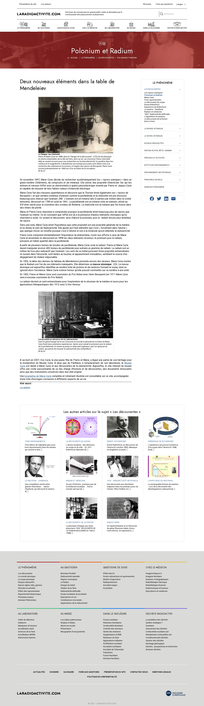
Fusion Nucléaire (110, 655)
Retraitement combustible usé (159, 634)
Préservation (66, 629)
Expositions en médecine (156, 591)
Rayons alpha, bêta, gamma (30, 585)
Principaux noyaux (25, 597)
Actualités (39, 672)
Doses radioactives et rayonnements (119, 576)
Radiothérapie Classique (156, 582)
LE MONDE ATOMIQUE (153, 128)
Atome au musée (68, 626)
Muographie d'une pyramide (73, 632)
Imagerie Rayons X (154, 573)
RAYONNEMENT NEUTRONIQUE (157, 172)
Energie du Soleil (68, 585)
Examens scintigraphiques (157, 579)
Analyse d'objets (68, 623)
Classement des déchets (156, 629)
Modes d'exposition (112, 579)
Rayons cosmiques (69, 579)
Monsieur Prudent (68, 573)
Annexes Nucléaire (111, 658)
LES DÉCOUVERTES (152, 89)
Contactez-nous (139, 672)
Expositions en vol (68, 597)
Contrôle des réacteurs (113, 629)
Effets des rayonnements (29, 591)
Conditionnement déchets (157, 637)
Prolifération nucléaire (112, 643)
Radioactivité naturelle (70, 576)
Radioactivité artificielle (70, 591)
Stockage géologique (155, 643)
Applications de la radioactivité (74, 603)
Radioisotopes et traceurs (157, 588)
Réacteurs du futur (111, 637)
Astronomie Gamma (26, 637)
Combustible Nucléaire (113, 626)
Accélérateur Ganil (26, 629)
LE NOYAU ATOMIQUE (153, 136)
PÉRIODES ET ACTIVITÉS (154, 158)
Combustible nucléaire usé (157, 632)
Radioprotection (110, 582)
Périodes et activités (26, 588)
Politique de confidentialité (102, 677)
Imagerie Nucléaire (154, 576)
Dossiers (54, 672)
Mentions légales (161, 672)
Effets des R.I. (109, 573)
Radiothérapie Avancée (156, 585)
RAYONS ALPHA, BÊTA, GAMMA (158, 150)
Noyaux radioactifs (26, 582)
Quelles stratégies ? (154, 623)
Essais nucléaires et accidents (74, 594)
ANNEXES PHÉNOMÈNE (154, 187)
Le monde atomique (26, 576)
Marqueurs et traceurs (27, 626)
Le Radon (65, 582)
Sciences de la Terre (26, 632)
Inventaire (150, 626)
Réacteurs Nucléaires (112, 623)
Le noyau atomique (26, 579)
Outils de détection (26, 620)
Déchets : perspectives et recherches (161, 646)
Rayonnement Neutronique (29, 594)
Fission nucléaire (110, 620)
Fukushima (107, 652)
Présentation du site (27, 4)
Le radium (25, 387)
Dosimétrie (107, 588)
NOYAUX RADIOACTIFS (154, 143)
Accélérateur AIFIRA (26, 634)
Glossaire (147, 4)
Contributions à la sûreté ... (72, 600)
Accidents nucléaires (112, 646)
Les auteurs (46, 4)
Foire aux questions (164, 4)
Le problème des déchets (157, 620)
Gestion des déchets (155, 640)
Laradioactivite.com (106, 704)
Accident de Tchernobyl (113, 649)
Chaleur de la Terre (68, 588)
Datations (22, 623)
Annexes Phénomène (27, 600)
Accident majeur (110, 585)
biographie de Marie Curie (37, 376)
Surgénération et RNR (112, 634)
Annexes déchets (153, 649)
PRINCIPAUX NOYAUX (153, 180)
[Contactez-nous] (173, 198)
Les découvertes (25, 573)
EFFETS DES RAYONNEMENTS (156, 165)
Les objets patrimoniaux (71, 620)
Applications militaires (112, 640)
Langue (179, 4)
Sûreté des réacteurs (112, 632)
